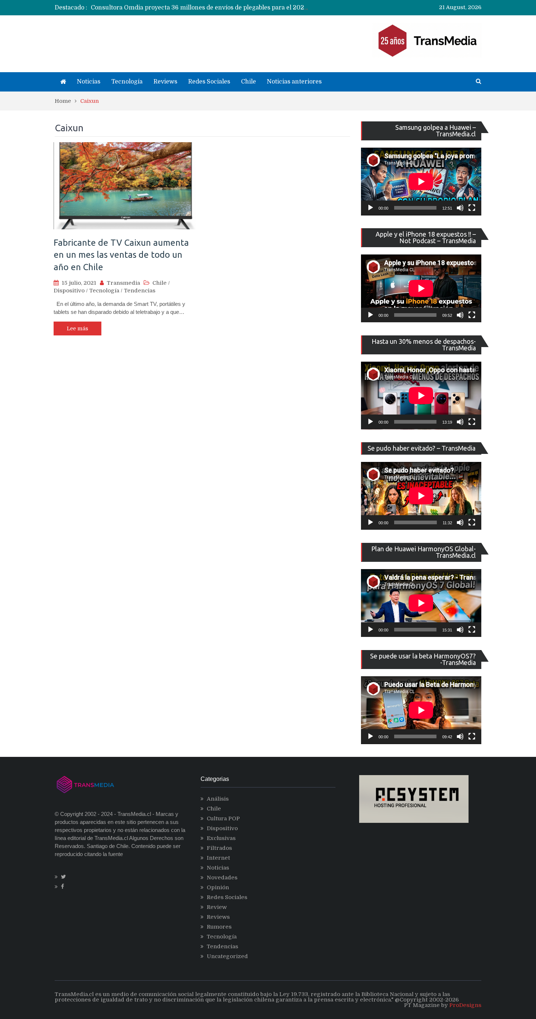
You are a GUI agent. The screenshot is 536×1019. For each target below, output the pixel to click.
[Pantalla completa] (471, 207)
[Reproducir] (370, 207)
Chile (248, 81)
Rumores (219, 926)
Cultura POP (223, 818)
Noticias (88, 81)
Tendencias (139, 290)
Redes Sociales (209, 81)
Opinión (218, 887)
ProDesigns (465, 1005)
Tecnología (127, 81)
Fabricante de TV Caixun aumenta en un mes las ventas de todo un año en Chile (121, 255)
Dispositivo (69, 290)
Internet (218, 858)
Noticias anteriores (294, 81)
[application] (421, 181)
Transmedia (123, 283)
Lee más (77, 328)
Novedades (222, 877)
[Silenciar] (460, 207)
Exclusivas (221, 838)
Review (217, 907)
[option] (201, 8)
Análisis (218, 799)
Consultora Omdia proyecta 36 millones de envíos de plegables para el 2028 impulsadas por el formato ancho (247, 7)
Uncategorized (227, 956)
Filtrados (219, 848)
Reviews (165, 81)
